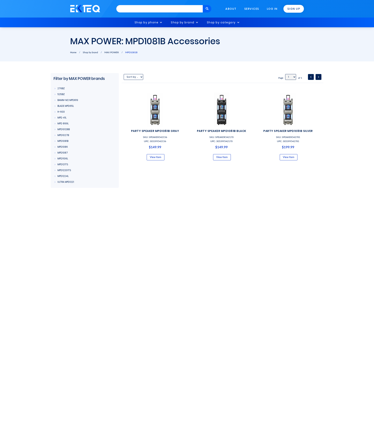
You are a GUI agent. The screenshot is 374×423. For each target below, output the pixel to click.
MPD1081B (131, 52)
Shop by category (221, 22)
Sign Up (293, 9)
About (230, 9)
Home (73, 52)
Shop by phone (147, 22)
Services (251, 9)
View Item (155, 157)
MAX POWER (111, 52)
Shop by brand (182, 22)
